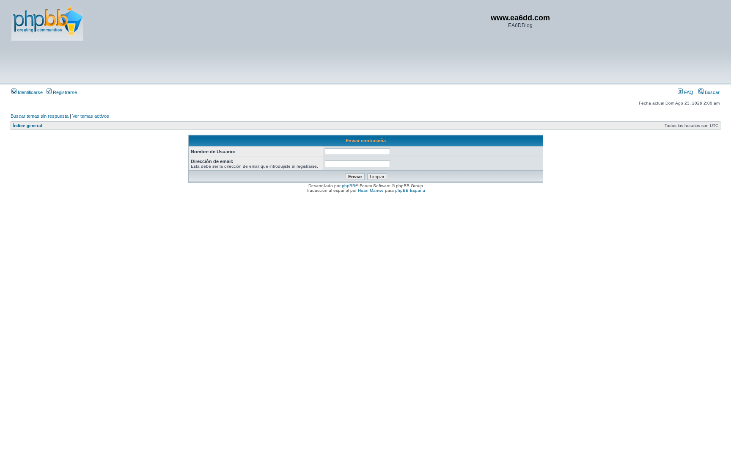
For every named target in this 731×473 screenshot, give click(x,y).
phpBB (348, 185)
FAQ (688, 92)
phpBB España (410, 190)
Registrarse (64, 92)
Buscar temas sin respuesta (40, 116)
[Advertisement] (165, 61)
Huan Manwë (371, 190)
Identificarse (29, 92)
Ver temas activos (90, 116)
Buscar (712, 92)
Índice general (27, 125)
